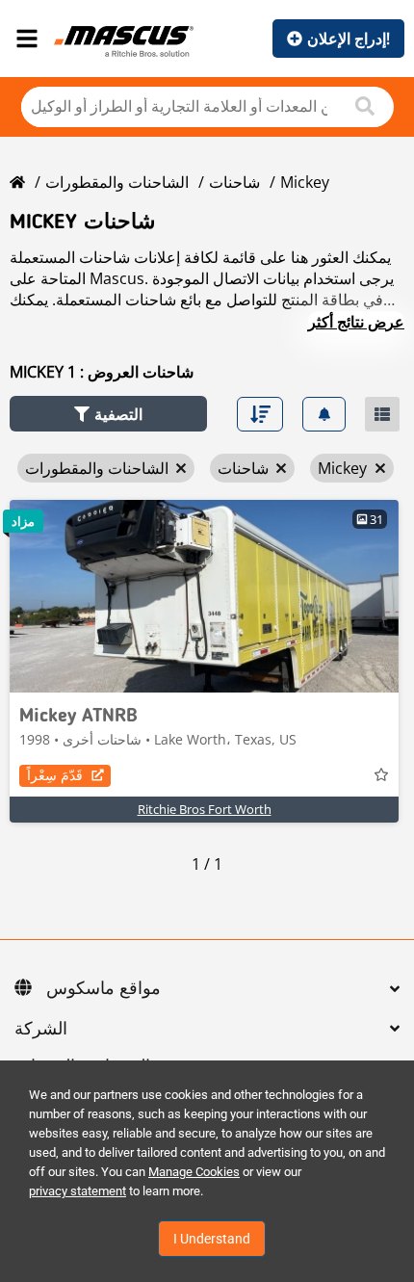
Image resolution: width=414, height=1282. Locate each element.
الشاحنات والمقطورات (117, 182)
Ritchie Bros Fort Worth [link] (205, 809)
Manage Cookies (194, 1171)
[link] (204, 596)
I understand (211, 1238)
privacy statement (77, 1191)
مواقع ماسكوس (103, 989)
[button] (108, 414)
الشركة (40, 1029)
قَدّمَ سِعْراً (55, 775)
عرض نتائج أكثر (356, 321)
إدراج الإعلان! (348, 38)
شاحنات (234, 182)
